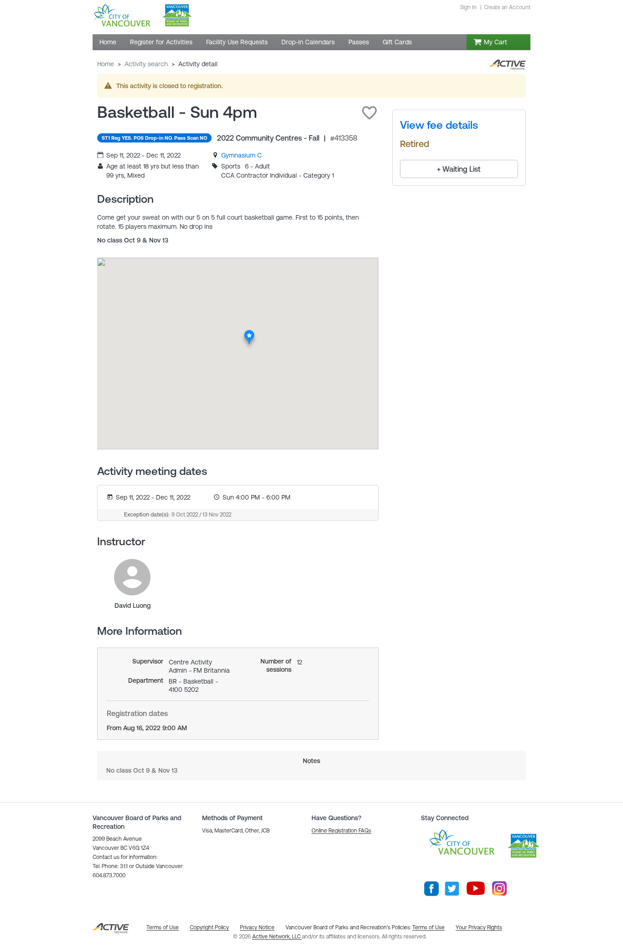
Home (105, 64)
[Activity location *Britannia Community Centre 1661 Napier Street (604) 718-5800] (249, 332)
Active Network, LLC (277, 936)
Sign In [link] (468, 7)
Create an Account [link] (507, 7)
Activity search (146, 64)
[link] (241, 155)
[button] (369, 112)
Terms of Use (428, 927)
